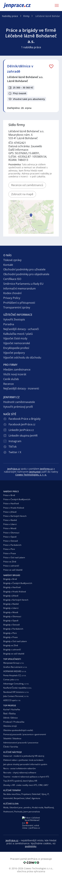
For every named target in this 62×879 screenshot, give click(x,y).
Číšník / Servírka (10, 746)
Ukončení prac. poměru (20, 807)
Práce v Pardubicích (12, 545)
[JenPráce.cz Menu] (56, 5)
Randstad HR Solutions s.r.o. (16, 692)
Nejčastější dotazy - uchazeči (21, 329)
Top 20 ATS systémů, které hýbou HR (20, 780)
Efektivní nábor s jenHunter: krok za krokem (23, 760)
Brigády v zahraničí (12, 649)
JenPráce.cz (12, 5)
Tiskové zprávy (12, 260)
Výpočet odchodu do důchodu (22, 357)
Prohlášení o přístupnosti (19, 302)
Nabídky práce (10, 16)
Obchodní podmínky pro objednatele (26, 274)
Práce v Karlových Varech (14, 516)
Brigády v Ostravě (11, 624)
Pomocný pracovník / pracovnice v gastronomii (24, 734)
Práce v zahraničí (11, 565)
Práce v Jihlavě (10, 511)
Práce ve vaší (12, 569)
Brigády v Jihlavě (10, 595)
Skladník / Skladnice (12, 738)
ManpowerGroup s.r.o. (13, 662)
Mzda (5, 807)
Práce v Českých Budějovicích (16, 499)
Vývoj (43, 794)
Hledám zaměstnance (16, 369)
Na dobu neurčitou (11, 794)
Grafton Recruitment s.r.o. (15, 667)
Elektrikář (36, 794)
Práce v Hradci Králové (13, 507)
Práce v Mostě (9, 528)
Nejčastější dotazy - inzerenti (21, 388)
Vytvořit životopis (14, 319)
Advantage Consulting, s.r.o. (16, 683)
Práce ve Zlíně (9, 561)
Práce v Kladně (10, 520)
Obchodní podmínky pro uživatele (24, 269)
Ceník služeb (11, 379)
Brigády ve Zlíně (10, 645)
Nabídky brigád (11, 575)
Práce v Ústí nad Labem (14, 557)
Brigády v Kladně (11, 604)
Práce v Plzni (9, 549)
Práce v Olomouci (11, 532)
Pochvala (18, 811)
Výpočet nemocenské (16, 343)
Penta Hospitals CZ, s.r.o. (14, 675)
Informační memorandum (19, 288)
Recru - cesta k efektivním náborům (19, 768)
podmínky (30, 846)
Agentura (36, 798)
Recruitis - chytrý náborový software (19, 772)
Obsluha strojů (10, 726)
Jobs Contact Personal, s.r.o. (16, 696)
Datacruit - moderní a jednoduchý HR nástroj (23, 756)
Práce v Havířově (11, 503)
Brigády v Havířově (12, 587)
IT (48, 794)
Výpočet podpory (14, 353)
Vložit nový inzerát (14, 374)
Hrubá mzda (37, 807)
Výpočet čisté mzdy (15, 338)
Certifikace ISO (12, 279)
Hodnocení (8, 811)
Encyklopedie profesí (16, 348)
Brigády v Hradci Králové (14, 591)
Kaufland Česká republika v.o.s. (17, 687)
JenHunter (35, 471)
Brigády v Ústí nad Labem (15, 641)
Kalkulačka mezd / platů (18, 334)
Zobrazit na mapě (22, 194)
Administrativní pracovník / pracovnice (20, 742)
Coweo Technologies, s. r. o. (31, 474)
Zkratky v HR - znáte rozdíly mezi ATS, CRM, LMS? (25, 785)
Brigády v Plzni (10, 633)
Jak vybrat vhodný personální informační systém (25, 764)
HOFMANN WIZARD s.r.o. (14, 671)
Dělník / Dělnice (10, 717)
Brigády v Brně (10, 579)
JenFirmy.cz (46, 468)
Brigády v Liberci (11, 608)
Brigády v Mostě (10, 612)
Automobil (8, 798)
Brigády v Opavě (10, 620)
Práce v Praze (9, 553)
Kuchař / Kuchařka (11, 709)
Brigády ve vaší (13, 653)
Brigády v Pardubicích (13, 628)
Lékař (28, 798)
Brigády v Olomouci (12, 616)
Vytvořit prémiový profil (18, 407)
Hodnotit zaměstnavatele (19, 402)
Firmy (26, 16)
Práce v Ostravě (10, 540)
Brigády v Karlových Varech (15, 599)
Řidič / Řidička (9, 713)
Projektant (26, 794)
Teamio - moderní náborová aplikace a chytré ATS (26, 776)
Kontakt (8, 265)
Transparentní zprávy (16, 307)
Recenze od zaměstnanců (27, 185)
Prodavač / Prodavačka (13, 721)
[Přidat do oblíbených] (51, 66)
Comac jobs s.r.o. (11, 679)
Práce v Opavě (10, 536)
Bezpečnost (19, 798)
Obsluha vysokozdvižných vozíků (18, 730)
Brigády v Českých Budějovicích (17, 583)
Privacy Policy (11, 298)
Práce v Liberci (10, 524)
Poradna (8, 324)
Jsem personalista (31, 811)
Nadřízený (49, 807)
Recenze (8, 384)
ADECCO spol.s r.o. (12, 700)
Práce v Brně (9, 495)
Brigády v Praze (10, 637)
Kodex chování (12, 293)
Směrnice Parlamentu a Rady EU (23, 284)
